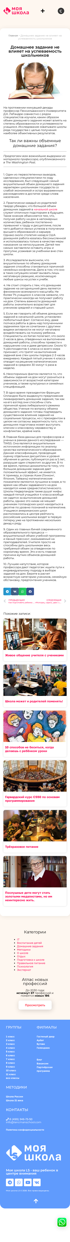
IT (18, 939)
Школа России (14, 1096)
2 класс (10, 1040)
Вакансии (42, 1063)
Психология (25, 966)
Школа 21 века (14, 1100)
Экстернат (24, 969)
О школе (22, 953)
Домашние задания (30, 946)
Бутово (41, 1043)
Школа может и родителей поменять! (34, 701)
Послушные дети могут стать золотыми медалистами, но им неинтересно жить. (28, 896)
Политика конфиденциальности (26, 1129)
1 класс (10, 1036)
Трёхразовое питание (21, 846)
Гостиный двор (46, 1036)
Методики (24, 949)
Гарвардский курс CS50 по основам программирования (32, 798)
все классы (12, 1077)
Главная (13, 35)
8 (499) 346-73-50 (20, 1119)
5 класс (10, 1051)
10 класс (11, 1070)
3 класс (10, 1043)
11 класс (11, 1074)
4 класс (10, 1047)
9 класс (10, 1066)
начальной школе (45, 209)
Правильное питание (31, 963)
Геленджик (43, 1047)
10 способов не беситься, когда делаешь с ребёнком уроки (29, 749)
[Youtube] (28, 1182)
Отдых (21, 956)
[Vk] (37, 1182)
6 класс (10, 1055)
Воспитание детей (29, 943)
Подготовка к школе (30, 959)
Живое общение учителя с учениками (34, 655)
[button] (43, 11)
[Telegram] (10, 1182)
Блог (39, 1059)
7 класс (10, 1059)
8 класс (10, 1062)
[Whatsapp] (19, 1182)
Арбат (40, 1040)
